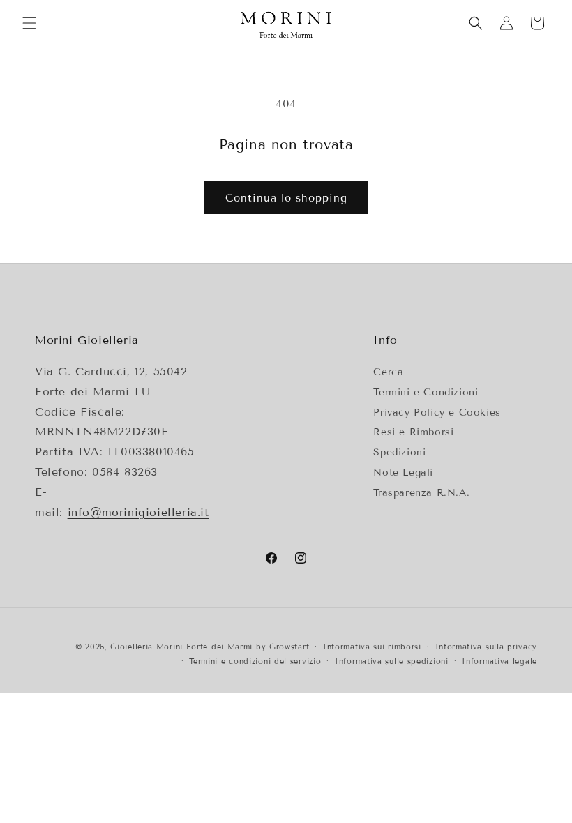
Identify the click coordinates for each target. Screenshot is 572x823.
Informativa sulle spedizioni (392, 661)
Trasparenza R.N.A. (421, 493)
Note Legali (403, 472)
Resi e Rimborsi (413, 432)
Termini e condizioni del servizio (255, 661)
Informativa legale (499, 661)
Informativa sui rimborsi (372, 646)
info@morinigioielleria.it (138, 512)
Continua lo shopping (286, 198)
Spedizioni (399, 452)
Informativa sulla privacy (486, 646)
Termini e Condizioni (425, 392)
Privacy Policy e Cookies (436, 412)
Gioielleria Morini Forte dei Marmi (183, 646)
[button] (29, 23)
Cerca (388, 372)
